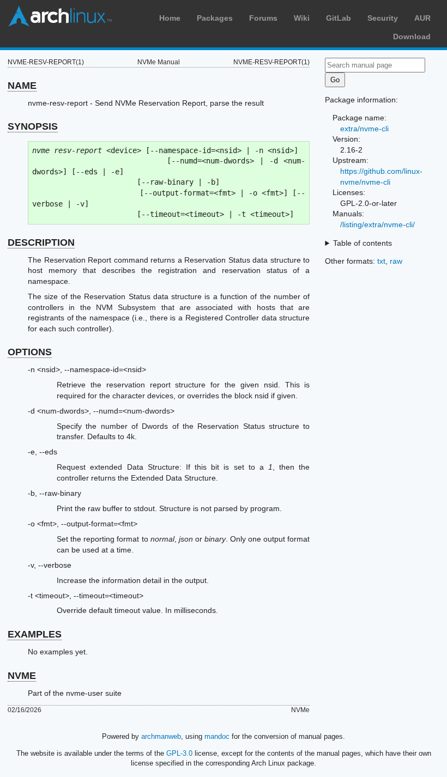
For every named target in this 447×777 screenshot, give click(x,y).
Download (412, 36)
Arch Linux (60, 16)
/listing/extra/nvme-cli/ (377, 224)
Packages (215, 18)
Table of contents (362, 243)
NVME (22, 675)
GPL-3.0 (179, 753)
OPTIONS (30, 352)
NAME (22, 85)
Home (169, 18)
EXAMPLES (35, 634)
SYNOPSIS (33, 126)
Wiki (302, 18)
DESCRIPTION (41, 242)
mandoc (216, 736)
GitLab (338, 18)
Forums (263, 18)
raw (396, 261)
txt (381, 261)
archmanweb (161, 736)
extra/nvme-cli (364, 128)
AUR (422, 18)
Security (382, 18)
